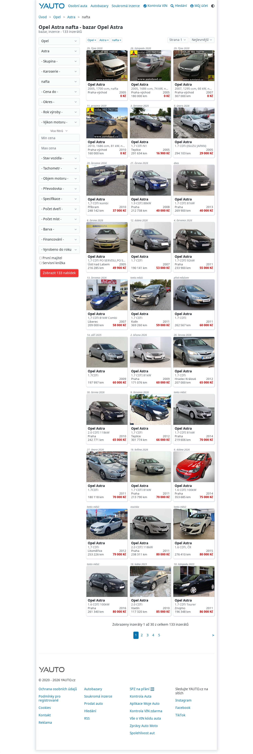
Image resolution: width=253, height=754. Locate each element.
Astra (71, 17)
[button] (59, 273)
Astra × (104, 40)
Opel (57, 17)
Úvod (43, 17)
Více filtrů (56, 130)
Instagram (183, 700)
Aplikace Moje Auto (145, 703)
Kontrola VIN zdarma (146, 711)
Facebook (182, 707)
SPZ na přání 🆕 (142, 689)
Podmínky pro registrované (50, 698)
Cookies (45, 707)
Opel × (92, 40)
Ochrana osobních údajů (58, 689)
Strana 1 (175, 40)
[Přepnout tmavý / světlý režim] (212, 5)
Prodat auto (93, 703)
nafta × (116, 40)
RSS (87, 718)
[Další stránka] (213, 635)
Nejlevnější (200, 40)
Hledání (90, 711)
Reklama (45, 722)
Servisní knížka (53, 263)
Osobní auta (77, 6)
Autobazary (99, 6)
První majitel (52, 258)
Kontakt (45, 715)
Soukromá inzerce (126, 6)
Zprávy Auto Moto (144, 726)
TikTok (180, 715)
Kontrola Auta (140, 696)
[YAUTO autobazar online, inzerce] (51, 6)
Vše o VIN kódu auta (145, 718)
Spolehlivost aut (142, 733)
